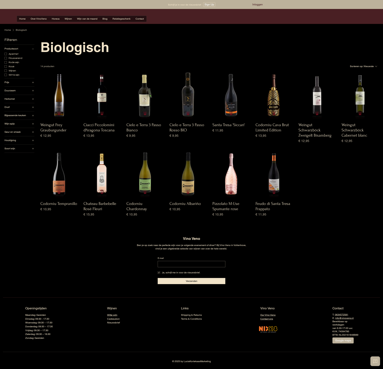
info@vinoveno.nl (344, 318)
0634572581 (341, 314)
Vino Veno (191, 238)
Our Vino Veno (268, 315)
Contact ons (266, 318)
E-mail (161, 258)
